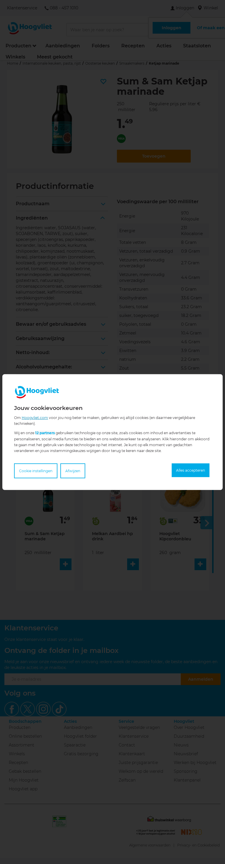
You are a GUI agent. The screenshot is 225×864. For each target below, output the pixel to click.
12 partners (45, 433)
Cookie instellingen (35, 471)
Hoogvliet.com (35, 417)
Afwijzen (72, 471)
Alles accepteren (190, 470)
